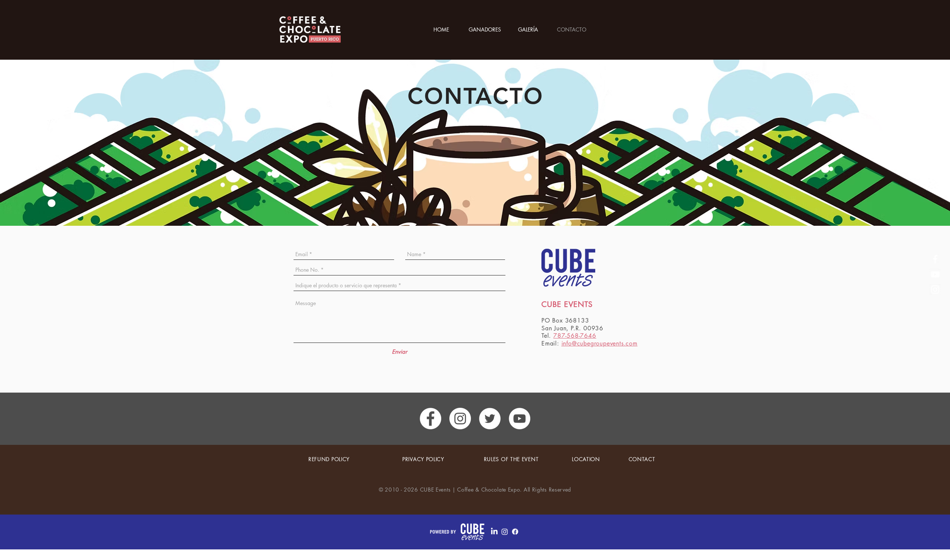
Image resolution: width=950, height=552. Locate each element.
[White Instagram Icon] (935, 289)
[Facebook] (515, 532)
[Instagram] (505, 532)
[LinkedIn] (494, 532)
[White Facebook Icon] (935, 259)
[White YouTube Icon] (935, 274)
